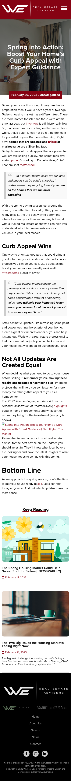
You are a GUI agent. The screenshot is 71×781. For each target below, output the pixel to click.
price (14, 160)
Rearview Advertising (43, 771)
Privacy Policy (58, 762)
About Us (35, 723)
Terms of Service (32, 765)
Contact (35, 744)
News (35, 737)
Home (36, 716)
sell (39, 484)
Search (35, 730)
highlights (60, 406)
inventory (32, 123)
